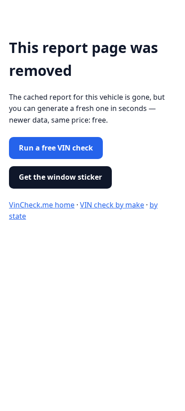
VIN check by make (112, 205)
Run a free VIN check (56, 148)
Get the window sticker (60, 177)
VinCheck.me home (42, 205)
